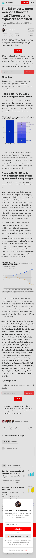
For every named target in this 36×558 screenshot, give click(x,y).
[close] (30, 502)
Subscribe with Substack (19, 536)
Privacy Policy (24, 544)
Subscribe (18, 529)
